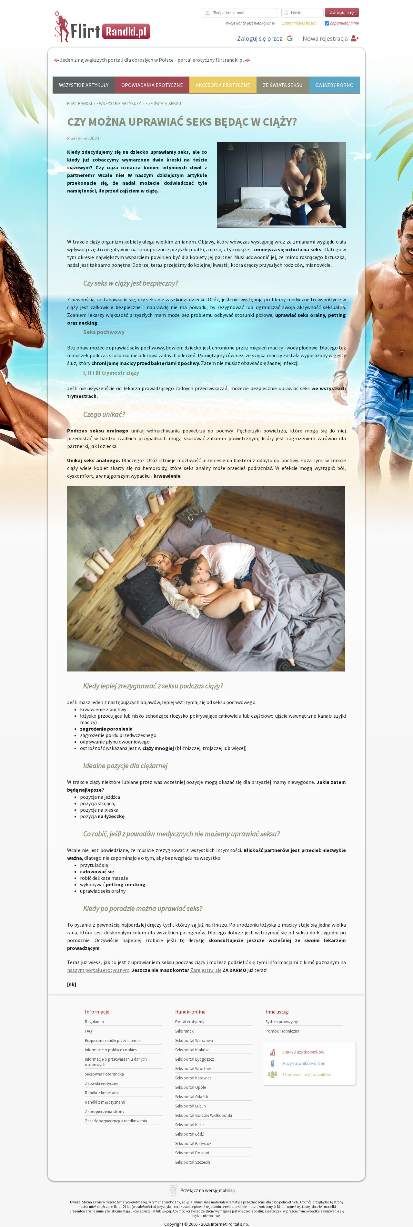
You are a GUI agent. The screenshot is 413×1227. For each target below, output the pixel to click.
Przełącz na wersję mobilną (207, 1190)
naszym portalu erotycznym (98, 970)
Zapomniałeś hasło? (299, 23)
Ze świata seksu (282, 85)
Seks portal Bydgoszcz (194, 1059)
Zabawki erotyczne (101, 1083)
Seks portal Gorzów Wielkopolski (203, 1115)
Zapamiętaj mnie (344, 23)
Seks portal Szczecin (192, 1162)
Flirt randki (79, 103)
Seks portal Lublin (190, 1106)
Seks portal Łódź (189, 1134)
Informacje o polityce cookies (110, 1050)
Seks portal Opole (190, 1087)
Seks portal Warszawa (194, 1040)
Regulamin (94, 1021)
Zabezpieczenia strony (104, 1111)
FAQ (88, 1031)
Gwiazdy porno (334, 85)
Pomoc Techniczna (282, 1031)
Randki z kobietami (102, 1093)
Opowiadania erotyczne (152, 85)
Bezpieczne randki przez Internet (113, 1040)
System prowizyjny (282, 1021)
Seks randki (185, 1031)
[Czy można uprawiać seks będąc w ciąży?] (281, 226)
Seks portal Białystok (193, 1143)
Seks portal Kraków (191, 1050)
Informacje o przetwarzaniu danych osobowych (116, 1061)
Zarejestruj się (206, 970)
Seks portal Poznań (192, 1153)
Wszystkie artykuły (83, 85)
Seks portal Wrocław (193, 1068)
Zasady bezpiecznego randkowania (116, 1121)
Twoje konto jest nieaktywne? (250, 23)
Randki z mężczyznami (105, 1102)
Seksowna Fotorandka (104, 1074)
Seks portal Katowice (193, 1078)
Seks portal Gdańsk (191, 1096)
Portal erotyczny (189, 1021)
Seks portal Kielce (190, 1125)
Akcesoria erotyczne (223, 85)
